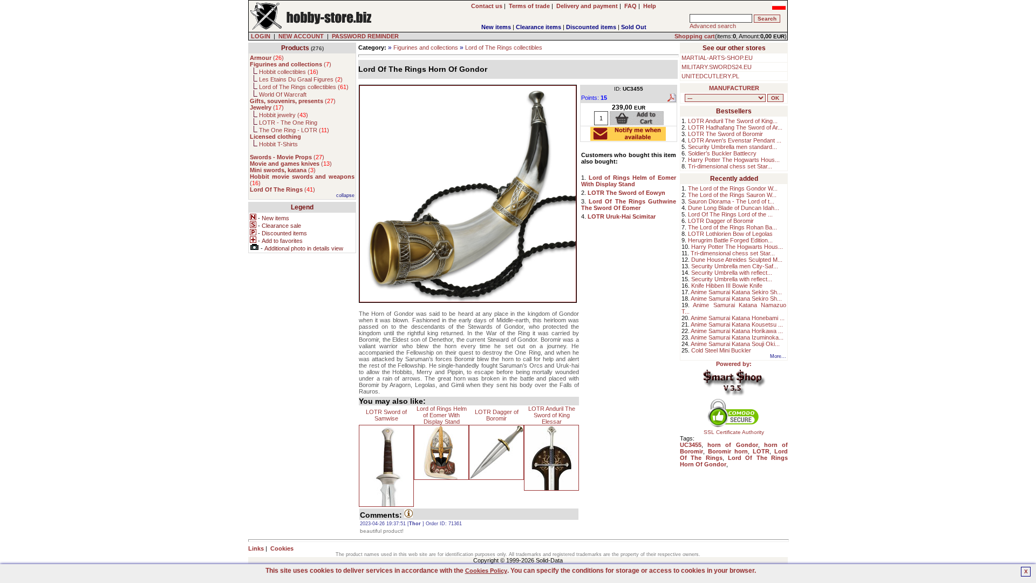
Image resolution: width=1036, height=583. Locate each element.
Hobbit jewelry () (283, 115)
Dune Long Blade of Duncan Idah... (733, 208)
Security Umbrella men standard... (732, 147)
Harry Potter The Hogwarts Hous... (734, 160)
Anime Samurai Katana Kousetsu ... (737, 324)
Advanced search (713, 26)
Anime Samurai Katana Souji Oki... (735, 344)
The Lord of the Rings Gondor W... (733, 188)
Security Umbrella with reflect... (731, 272)
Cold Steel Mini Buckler (721, 350)
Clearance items (538, 27)
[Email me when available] (628, 137)
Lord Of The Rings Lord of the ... (730, 214)
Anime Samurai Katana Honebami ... (738, 318)
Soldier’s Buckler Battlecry (722, 153)
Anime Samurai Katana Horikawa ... (737, 331)
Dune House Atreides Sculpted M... (736, 259)
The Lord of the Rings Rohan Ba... (732, 227)
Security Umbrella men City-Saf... (734, 266)
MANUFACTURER (734, 88)
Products (295, 48)
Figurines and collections (425, 47)
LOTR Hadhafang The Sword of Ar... (735, 127)
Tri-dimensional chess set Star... (730, 166)
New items (496, 27)
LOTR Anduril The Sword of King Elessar (551, 415)
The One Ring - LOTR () (294, 130)
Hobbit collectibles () (288, 72)
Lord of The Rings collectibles (503, 47)
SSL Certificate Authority (734, 432)
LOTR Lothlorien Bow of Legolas (730, 234)
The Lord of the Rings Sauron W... (732, 195)
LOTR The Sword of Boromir (725, 134)
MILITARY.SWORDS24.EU (716, 67)
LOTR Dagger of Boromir (497, 415)
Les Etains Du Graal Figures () (301, 79)
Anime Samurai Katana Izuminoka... (737, 337)
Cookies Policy (486, 570)
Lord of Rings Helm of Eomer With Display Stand (442, 415)
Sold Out (633, 27)
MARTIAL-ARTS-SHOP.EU (717, 58)
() (267, 58)
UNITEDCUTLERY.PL (710, 76)
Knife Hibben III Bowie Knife (726, 285)
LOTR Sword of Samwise (386, 415)
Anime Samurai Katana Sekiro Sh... (736, 292)
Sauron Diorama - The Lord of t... (731, 201)
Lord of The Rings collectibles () (304, 87)
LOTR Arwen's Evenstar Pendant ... (734, 140)
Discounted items (591, 27)
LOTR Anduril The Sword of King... (733, 121)
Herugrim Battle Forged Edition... (730, 240)
